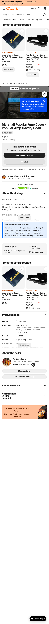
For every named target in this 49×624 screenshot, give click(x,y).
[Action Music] (6, 362)
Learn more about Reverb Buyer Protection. (27, 235)
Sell (32, 9)
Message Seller (24, 371)
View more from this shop (24, 377)
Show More (24, 218)
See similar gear (28, 88)
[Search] (44, 14)
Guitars (21, 19)
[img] (24, 176)
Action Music (13, 176)
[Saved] (38, 8)
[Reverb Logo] (12, 8)
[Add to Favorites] (22, 31)
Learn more (24, 332)
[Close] (44, 100)
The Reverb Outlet (9, 19)
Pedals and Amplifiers (34, 19)
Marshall (19, 336)
